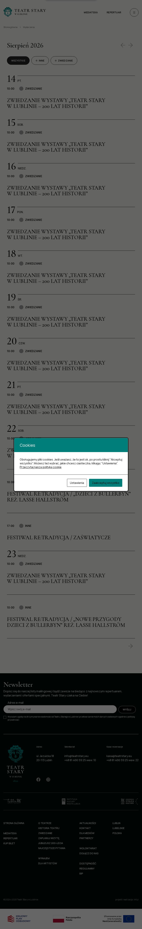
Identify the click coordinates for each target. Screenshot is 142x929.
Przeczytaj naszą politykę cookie (40, 467)
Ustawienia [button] (77, 483)
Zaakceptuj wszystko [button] (105, 483)
